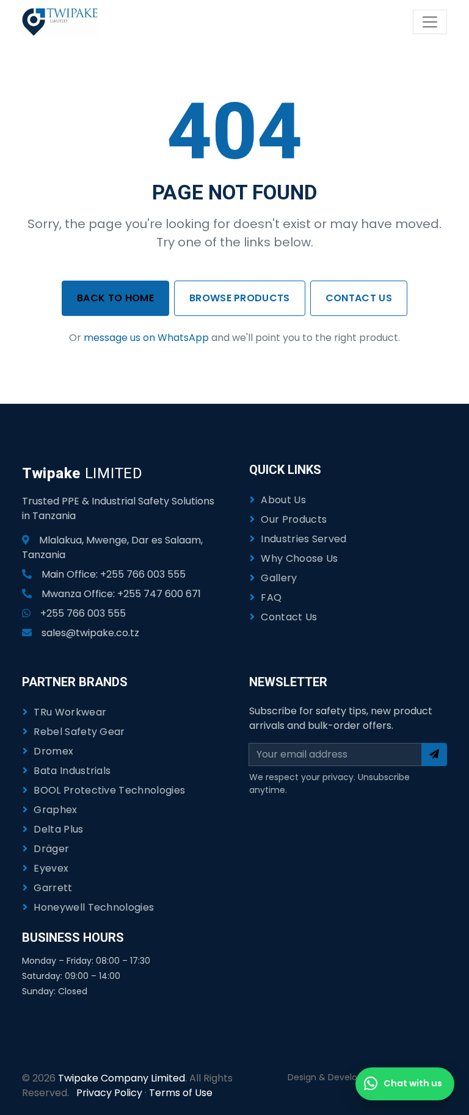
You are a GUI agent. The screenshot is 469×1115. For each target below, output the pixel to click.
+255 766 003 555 (83, 613)
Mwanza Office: (121, 594)
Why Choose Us (299, 558)
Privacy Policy (109, 1093)
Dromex (53, 751)
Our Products (294, 519)
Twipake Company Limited (121, 1078)
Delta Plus (58, 829)
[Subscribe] (434, 754)
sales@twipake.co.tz (90, 633)
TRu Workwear (70, 712)
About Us (283, 500)
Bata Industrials (72, 771)
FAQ (271, 597)
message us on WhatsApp (146, 338)
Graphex (55, 810)
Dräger (51, 849)
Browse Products (239, 298)
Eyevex (51, 868)
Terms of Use (181, 1093)
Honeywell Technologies (94, 907)
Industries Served (303, 539)
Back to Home (115, 298)
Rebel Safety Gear (79, 732)
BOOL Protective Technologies (109, 790)
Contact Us (358, 298)
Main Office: (114, 574)
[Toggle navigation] (430, 22)
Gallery (279, 578)
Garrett (53, 888)
